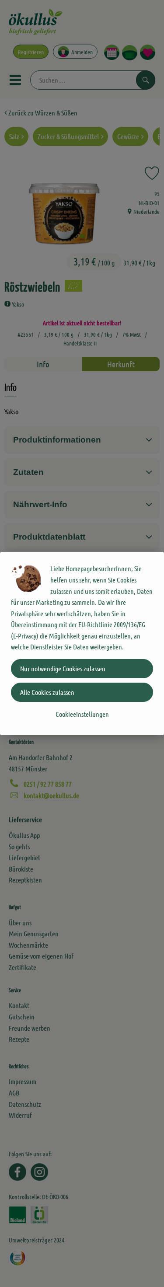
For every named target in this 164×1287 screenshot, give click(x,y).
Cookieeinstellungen (82, 714)
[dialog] (82, 643)
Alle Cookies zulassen (47, 692)
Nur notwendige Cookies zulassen (62, 668)
